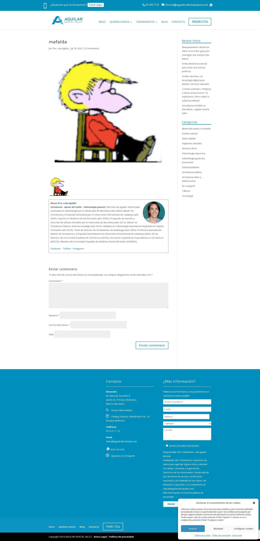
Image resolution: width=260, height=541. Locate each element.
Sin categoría (188, 185)
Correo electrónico (59, 324)
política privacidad (189, 445)
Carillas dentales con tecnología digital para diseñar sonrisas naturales (195, 80)
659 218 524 (108, 448)
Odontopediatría (190, 167)
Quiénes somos (119, 22)
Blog (164, 22)
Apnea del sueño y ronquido (196, 128)
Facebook (55, 248)
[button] (253, 502)
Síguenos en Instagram (123, 455)
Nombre (54, 315)
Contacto (178, 22)
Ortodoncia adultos (192, 172)
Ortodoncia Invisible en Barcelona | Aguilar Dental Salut (195, 109)
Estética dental (189, 133)
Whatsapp (211, 5)
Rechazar (218, 528)
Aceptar (193, 528)
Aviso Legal (237, 535)
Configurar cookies (243, 528)
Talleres (186, 190)
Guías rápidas (189, 138)
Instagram (78, 248)
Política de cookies (203, 535)
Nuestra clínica (189, 148)
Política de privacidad (221, 535)
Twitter (67, 248)
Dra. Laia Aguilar (61, 48)
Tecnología (187, 195)
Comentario (56, 280)
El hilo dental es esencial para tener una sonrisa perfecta (194, 67)
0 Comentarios (92, 48)
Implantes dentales (192, 143)
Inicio (102, 22)
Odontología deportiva (193, 153)
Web (51, 334)
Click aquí (95, 4)
